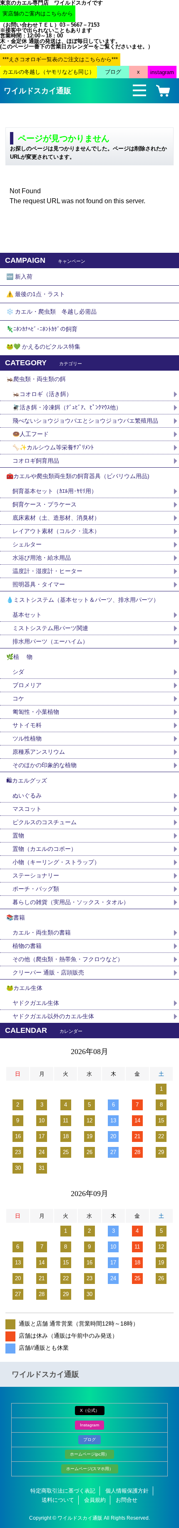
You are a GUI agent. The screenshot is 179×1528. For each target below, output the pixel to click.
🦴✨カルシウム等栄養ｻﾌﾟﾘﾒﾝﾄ (53, 447)
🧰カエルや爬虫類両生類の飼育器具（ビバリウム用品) (77, 476)
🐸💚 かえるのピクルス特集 (43, 346)
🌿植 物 (19, 656)
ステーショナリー (35, 875)
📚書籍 (15, 917)
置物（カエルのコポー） (44, 848)
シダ (21, 671)
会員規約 (95, 1500)
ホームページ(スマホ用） (89, 1468)
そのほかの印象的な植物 (44, 765)
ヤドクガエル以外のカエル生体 (53, 1016)
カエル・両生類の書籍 (41, 932)
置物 (18, 835)
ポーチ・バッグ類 (35, 888)
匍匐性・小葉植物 (35, 711)
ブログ (89, 1439)
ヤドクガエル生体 (35, 1003)
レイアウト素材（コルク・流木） (56, 531)
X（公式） (89, 1410)
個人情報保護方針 (127, 1491)
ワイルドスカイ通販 (37, 91)
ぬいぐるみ (27, 795)
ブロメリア (29, 685)
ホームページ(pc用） (89, 1454)
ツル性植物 (27, 738)
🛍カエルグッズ (26, 780)
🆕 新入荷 (19, 276)
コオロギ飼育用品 (35, 460)
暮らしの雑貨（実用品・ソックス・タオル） (70, 902)
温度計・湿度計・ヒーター (47, 571)
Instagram (89, 1425)
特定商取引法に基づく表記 (62, 1491)
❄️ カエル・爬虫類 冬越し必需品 (51, 311)
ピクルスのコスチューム (44, 822)
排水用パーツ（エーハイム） (50, 641)
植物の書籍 (29, 945)
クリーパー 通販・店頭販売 (48, 972)
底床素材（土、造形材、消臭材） (56, 517)
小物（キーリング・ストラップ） (56, 862)
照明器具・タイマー (38, 584)
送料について (58, 1500)
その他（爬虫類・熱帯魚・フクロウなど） (67, 959)
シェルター (29, 544)
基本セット (29, 614)
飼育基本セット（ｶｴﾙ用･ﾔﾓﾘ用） (54, 491)
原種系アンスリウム (38, 751)
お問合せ (126, 1500)
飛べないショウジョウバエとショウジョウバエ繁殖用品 (85, 420)
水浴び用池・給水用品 (44, 557)
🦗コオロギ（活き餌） (42, 394)
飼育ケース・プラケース (44, 504)
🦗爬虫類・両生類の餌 (36, 379)
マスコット (27, 808)
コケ (21, 698)
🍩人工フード (30, 434)
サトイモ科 (27, 725)
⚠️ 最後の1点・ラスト (35, 294)
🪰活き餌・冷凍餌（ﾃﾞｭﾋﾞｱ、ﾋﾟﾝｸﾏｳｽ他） (67, 407)
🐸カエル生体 (24, 988)
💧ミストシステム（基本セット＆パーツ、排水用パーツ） (82, 599)
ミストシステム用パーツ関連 (53, 628)
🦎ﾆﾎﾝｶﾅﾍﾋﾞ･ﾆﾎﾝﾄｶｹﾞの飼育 (41, 329)
